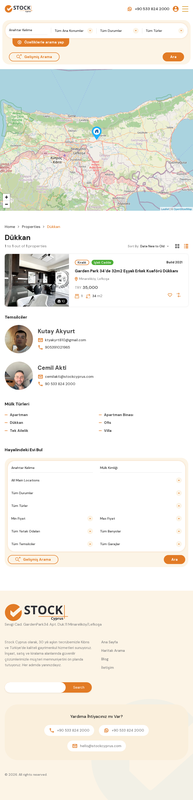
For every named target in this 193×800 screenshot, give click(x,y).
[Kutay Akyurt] (19, 339)
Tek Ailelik (19, 430)
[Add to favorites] (170, 295)
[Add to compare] (178, 295)
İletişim (107, 667)
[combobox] (74, 30)
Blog (105, 659)
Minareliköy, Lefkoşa (93, 279)
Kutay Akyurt (56, 331)
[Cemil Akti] (19, 376)
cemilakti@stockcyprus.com (69, 376)
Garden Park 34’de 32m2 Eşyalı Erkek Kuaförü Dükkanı (126, 271)
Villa (108, 430)
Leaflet (165, 209)
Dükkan (16, 422)
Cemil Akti (52, 367)
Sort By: (133, 246)
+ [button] (6, 197)
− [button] (6, 204)
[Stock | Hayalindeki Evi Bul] (19, 8)
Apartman (19, 415)
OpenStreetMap (183, 209)
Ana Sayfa (109, 642)
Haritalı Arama (113, 650)
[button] (185, 9)
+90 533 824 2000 (152, 8)
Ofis (107, 422)
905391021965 (57, 347)
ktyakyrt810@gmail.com (65, 340)
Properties (31, 226)
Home (10, 226)
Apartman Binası (118, 415)
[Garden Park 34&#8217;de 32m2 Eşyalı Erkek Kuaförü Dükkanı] (97, 133)
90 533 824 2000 (60, 384)
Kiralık (82, 263)
